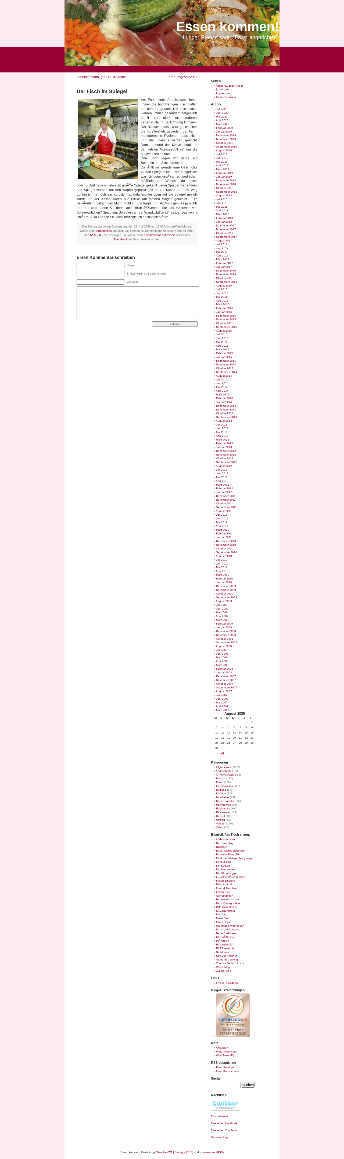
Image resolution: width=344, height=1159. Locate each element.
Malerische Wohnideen (230, 925)
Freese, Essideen (227, 982)
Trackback (120, 239)
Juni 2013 (222, 428)
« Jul (220, 753)
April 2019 (222, 165)
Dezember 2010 (226, 541)
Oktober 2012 (224, 458)
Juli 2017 (221, 244)
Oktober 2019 (224, 142)
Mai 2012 (222, 477)
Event (219, 782)
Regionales (223, 808)
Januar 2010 (224, 582)
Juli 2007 (221, 695)
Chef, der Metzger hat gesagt (234, 858)
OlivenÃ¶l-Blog (225, 937)
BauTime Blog (225, 843)
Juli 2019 (221, 154)
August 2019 (224, 150)
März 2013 (222, 439)
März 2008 (222, 664)
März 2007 (222, 710)
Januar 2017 (224, 266)
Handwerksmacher (227, 899)
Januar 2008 (224, 672)
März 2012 (222, 484)
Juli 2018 (221, 199)
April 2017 (222, 255)
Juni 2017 (222, 248)
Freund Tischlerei (226, 888)
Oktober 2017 (224, 233)
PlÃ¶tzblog (222, 940)
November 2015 (226, 319)
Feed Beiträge (225, 1067)
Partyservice (223, 804)
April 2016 (222, 300)
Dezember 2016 (226, 270)
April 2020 (222, 120)
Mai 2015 (222, 341)
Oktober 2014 (224, 368)
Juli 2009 (221, 604)
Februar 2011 (224, 533)
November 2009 (226, 589)
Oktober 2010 (224, 548)
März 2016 (222, 304)
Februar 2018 (224, 218)
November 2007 (226, 679)
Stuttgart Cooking (227, 959)
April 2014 (222, 390)
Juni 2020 (222, 112)
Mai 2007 (222, 702)
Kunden (221, 793)
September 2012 (226, 462)
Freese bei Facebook (224, 1123)
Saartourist (223, 952)
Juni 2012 (222, 473)
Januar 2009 (224, 627)
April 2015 (222, 345)
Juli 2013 (221, 424)
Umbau (220, 819)
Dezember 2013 (226, 405)
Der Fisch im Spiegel (102, 91)
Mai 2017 (222, 251)
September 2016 (226, 281)
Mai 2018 (222, 206)
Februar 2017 (224, 263)
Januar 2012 (224, 492)
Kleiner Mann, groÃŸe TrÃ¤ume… (104, 77)
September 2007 (226, 687)
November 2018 (226, 184)
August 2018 (224, 195)
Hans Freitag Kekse (228, 903)
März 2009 (222, 619)
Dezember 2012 (226, 450)
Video (219, 827)
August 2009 (224, 601)
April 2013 (222, 435)
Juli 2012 (221, 469)
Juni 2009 (222, 608)
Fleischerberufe (225, 880)
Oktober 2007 (224, 683)
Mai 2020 (222, 116)
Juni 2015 (222, 338)
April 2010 (222, 571)
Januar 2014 (224, 402)
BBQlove (221, 846)
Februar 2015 (224, 353)
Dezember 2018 (226, 180)
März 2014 (222, 394)
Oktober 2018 (224, 187)
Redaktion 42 (224, 944)
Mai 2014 (222, 387)
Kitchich (221, 914)
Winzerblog (223, 967)
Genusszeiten (224, 895)
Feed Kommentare (227, 1071)
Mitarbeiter (222, 797)
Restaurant (223, 812)
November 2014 (226, 364)
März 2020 (222, 124)
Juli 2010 (221, 559)
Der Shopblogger (226, 873)
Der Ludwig (223, 865)
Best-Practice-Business (230, 850)
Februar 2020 (224, 127)
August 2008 (224, 646)
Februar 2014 (224, 398)
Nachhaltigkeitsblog (228, 929)
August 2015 (224, 330)
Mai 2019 (222, 161)
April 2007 (222, 706)
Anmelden (222, 1047)
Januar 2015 (224, 356)
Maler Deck (223, 918)
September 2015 (226, 326)
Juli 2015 (221, 334)
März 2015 (222, 349)
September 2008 (226, 642)
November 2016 (226, 274)
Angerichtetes (224, 770)
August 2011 (224, 510)
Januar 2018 (224, 221)
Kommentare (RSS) (212, 1152)
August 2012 (224, 465)
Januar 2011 (224, 537)
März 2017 (222, 259)
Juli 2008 (221, 649)
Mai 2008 (222, 657)
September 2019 (226, 146)
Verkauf (220, 823)
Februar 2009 (224, 623)
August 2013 (224, 420)
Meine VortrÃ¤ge (226, 97)
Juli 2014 (221, 379)
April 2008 (222, 661)
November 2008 (226, 634)
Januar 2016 (224, 311)
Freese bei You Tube (224, 1130)
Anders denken (225, 839)
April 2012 (222, 480)
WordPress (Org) (226, 1051)
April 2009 (222, 616)
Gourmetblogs (219, 1137)
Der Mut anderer (226, 869)
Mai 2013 (222, 432)
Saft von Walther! (227, 955)
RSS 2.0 (95, 235)
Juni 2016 (222, 293)
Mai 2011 (221, 522)
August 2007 (224, 691)
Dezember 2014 (226, 360)
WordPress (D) (225, 1055)
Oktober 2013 (224, 413)
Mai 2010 (222, 567)
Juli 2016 (221, 289)
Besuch (220, 778)
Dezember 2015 (226, 315)
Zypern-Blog (223, 970)
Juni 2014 (222, 383)
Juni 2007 (222, 698)
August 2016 (224, 285)
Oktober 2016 (224, 278)
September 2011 (226, 507)
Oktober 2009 (224, 593)
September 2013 (226, 417)
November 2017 (226, 229)
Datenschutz (224, 89)
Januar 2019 (224, 176)
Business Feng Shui (228, 854)
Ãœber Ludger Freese (229, 85)
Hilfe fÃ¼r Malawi (226, 906)
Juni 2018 (222, 202)
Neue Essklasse (226, 933)
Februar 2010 (224, 578)
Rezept (220, 816)
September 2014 (226, 372)
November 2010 (226, 544)
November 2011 (226, 499)
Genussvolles (224, 785)
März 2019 (222, 169)
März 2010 (222, 574)
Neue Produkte (225, 800)
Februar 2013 (224, 443)
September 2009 (226, 597)
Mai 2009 (222, 612)
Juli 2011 (221, 514)
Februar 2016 (224, 308)
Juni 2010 (222, 563)
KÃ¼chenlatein (225, 910)
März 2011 (222, 529)
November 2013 (226, 409)
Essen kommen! (228, 26)
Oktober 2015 (224, 323)
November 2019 (226, 139)
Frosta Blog (223, 891)
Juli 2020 (221, 109)
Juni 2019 (222, 157)
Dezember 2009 (226, 586)
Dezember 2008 (226, 631)
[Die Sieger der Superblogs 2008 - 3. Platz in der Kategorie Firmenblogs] (233, 1035)
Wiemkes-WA (164, 1152)
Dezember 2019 (226, 135)
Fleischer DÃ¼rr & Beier (230, 876)
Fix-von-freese (219, 1116)
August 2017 (224, 240)
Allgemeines (104, 230)
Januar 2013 (224, 447)
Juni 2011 (222, 518)
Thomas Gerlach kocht (230, 963)
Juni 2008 (222, 653)
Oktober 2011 (224, 503)
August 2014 (224, 375)
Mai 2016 (222, 296)
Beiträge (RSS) (184, 1152)
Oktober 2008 (224, 638)
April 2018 (222, 210)
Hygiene (221, 789)
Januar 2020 (224, 131)
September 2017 (226, 236)
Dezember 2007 (226, 676)
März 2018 (222, 214)
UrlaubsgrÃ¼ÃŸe (182, 77)
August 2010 (224, 556)
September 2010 (226, 552)
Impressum (223, 93)
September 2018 (226, 191)
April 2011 (222, 526)
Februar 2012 (224, 488)
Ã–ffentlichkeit (225, 774)
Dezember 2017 (226, 225)
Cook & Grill (223, 861)
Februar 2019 (224, 172)
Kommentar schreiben (160, 235)
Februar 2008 (224, 668)
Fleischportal (224, 884)
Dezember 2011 (226, 495)
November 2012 (226, 454)
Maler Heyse (223, 921)
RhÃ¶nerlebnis (225, 948)
